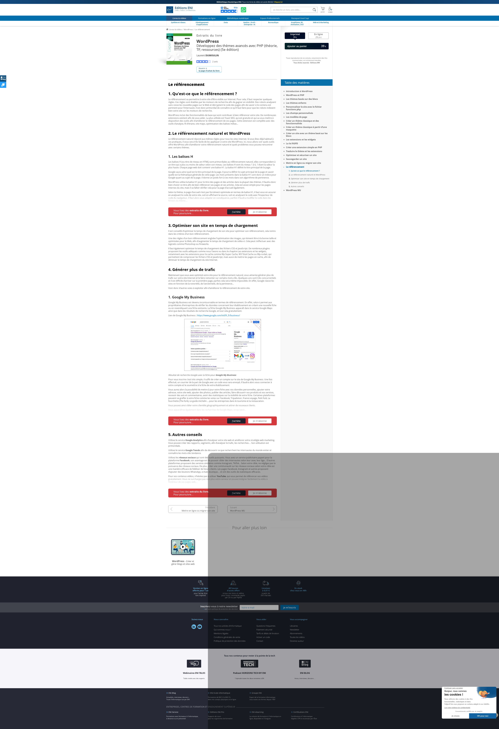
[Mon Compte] (330, 10)
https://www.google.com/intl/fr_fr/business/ (218, 315)
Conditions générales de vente (227, 637)
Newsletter (294, 629)
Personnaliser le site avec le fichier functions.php (304, 108)
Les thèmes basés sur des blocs (302, 99)
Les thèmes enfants (296, 103)
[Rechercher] (314, 10)
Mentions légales (221, 633)
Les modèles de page (296, 117)
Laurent (207, 55)
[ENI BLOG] (3, 78)
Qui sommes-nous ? (222, 629)
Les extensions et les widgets (301, 139)
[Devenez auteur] (3, 85)
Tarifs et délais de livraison (267, 633)
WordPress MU (237, 510)
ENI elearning (258, 712)
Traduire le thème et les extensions (304, 151)
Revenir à (209, 69)
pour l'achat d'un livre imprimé (201, 591)
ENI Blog (172, 693)
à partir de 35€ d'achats (266, 591)
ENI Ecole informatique (220, 693)
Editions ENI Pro (217, 712)
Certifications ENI (300, 712)
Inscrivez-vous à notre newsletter (219, 607)
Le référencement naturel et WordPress (308, 174)
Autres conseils (297, 186)
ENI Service (173, 712)
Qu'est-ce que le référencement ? (305, 171)
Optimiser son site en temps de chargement (310, 178)
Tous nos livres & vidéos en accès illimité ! (250, 2)
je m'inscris (289, 607)
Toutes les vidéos (297, 637)
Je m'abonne (260, 211)
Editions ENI (185, 8)
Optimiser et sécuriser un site (301, 155)
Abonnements (296, 633)
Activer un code (263, 637)
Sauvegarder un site (296, 159)
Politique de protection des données (229, 641)
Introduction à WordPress (299, 91)
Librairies (294, 626)
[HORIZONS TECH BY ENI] (249, 664)
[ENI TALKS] (194, 664)
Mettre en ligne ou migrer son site (198, 510)
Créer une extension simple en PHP (304, 147)
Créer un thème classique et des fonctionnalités (302, 122)
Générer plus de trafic (300, 182)
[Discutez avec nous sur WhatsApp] (243, 9)
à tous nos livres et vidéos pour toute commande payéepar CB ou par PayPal (233, 593)
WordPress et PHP (295, 95)
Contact (259, 641)
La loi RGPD (292, 143)
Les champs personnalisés (299, 113)
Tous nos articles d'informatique (228, 626)
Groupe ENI (257, 693)
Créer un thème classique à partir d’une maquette (306, 128)
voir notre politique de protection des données (221, 609)
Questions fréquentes (265, 626)
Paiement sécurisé (264, 629)
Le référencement (295, 167)
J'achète (236, 211)
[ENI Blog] (305, 664)
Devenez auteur (297, 641)
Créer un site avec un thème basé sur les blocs (307, 134)
